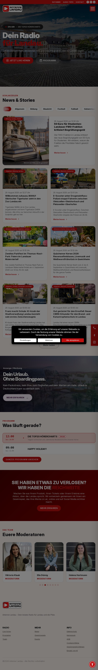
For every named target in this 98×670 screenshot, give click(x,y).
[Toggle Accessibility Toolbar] (92, 664)
